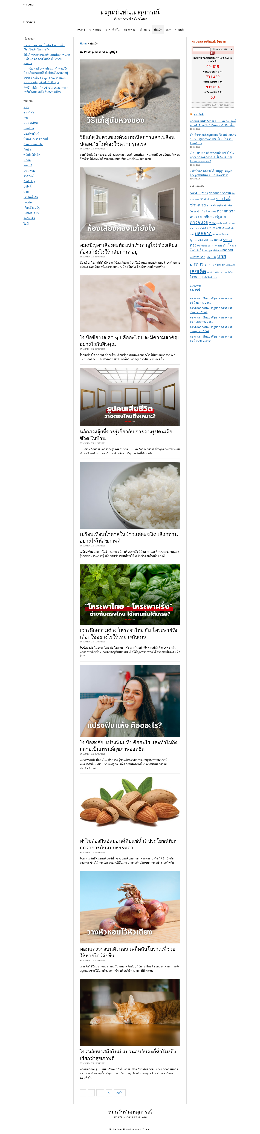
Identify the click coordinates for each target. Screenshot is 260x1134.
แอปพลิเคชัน (31, 213)
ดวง (168, 29)
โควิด (230, 272)
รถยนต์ (179, 29)
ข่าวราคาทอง (207, 199)
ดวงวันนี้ (195, 290)
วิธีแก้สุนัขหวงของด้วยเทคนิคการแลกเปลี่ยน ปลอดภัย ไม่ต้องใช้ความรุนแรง (47, 59)
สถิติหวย (217, 250)
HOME (81, 29)
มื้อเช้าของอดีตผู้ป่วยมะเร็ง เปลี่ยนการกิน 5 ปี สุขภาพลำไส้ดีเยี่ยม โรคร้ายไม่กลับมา (213, 139)
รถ (211, 240)
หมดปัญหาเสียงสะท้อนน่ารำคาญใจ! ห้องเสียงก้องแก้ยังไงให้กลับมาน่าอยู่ (128, 248)
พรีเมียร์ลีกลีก (32, 155)
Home (83, 43)
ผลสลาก (203, 233)
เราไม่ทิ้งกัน (31, 197)
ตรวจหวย (129, 29)
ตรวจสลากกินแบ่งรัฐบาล (208, 216)
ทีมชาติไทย (31, 123)
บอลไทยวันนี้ (31, 134)
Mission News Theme (119, 1129)
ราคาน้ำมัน (112, 29)
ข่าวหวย (145, 29)
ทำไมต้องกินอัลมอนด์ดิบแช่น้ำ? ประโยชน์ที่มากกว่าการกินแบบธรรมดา (129, 844)
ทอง (212, 222)
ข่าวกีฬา (29, 112)
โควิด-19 (29, 218)
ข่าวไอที (202, 211)
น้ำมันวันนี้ (202, 228)
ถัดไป (119, 1093)
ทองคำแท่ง (227, 223)
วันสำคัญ (29, 181)
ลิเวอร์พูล (207, 250)
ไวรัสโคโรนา (209, 277)
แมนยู (225, 272)
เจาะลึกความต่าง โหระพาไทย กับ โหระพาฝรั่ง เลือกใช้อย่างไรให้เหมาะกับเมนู (128, 633)
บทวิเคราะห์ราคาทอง (218, 228)
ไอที (26, 223)
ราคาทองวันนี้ (220, 245)
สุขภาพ (210, 256)
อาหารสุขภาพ (214, 264)
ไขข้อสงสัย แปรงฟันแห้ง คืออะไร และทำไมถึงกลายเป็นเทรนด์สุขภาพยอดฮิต (128, 745)
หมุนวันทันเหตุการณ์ (130, 11)
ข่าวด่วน (225, 193)
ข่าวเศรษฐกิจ (215, 205)
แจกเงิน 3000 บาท (214, 272)
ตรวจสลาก (226, 210)
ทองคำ (219, 223)
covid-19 (195, 193)
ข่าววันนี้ (199, 114)
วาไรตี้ (27, 186)
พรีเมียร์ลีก (203, 240)
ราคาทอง (95, 29)
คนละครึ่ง (212, 211)
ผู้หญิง (158, 29)
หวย (26, 192)
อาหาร (197, 264)
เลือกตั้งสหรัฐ (32, 208)
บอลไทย (29, 128)
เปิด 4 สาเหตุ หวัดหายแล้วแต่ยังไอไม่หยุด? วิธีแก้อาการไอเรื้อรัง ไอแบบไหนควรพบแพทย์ (212, 157)
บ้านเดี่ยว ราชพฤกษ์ (36, 139)
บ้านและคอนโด (33, 144)
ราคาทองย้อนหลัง (204, 246)
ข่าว (26, 107)
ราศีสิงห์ (29, 176)
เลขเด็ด (28, 202)
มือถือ (27, 160)
